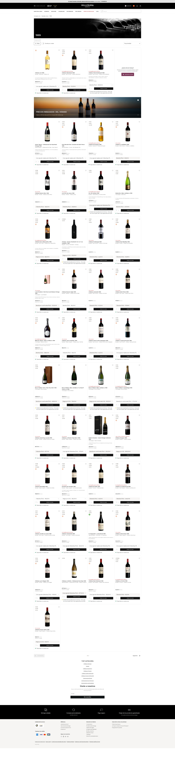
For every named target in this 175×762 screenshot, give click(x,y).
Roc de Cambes (102, 194)
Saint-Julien (41, 243)
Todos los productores (40, 741)
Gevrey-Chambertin (70, 244)
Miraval (87, 666)
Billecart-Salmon (44, 341)
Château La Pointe (127, 582)
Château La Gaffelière (130, 145)
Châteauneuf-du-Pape (46, 147)
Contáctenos (89, 724)
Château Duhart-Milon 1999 (42, 193)
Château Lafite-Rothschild (87, 673)
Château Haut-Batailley (128, 243)
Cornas (70, 147)
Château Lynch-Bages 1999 (42, 581)
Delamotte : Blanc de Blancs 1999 (123, 193)
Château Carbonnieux (131, 535)
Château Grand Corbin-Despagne (105, 341)
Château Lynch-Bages (47, 582)
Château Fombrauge (103, 243)
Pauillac (40, 194)
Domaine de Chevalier (77, 487)
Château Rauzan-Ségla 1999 (69, 292)
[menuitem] (38, 11)
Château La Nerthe (82, 582)
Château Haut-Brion (77, 439)
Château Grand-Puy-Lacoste (48, 439)
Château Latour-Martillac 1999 (69, 340)
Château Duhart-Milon (47, 194)
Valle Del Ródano (38, 147)
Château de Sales (100, 487)
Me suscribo (87, 697)
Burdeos (36, 74)
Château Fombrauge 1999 (95, 241)
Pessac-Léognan (69, 341)
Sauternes (41, 74)
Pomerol (94, 487)
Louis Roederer (44, 294)
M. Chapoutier (104, 535)
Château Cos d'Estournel (130, 487)
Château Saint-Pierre (129, 293)
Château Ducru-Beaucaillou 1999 (43, 241)
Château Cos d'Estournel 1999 (122, 486)
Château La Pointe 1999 (121, 581)
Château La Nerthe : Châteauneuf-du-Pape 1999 (74, 581)
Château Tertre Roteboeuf (104, 74)
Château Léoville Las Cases (50, 535)
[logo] (88, 6)
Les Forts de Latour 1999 (68, 193)
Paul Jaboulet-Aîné (76, 147)
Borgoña (63, 244)
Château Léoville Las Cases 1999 (43, 533)
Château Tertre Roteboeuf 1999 (96, 72)
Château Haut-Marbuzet (104, 582)
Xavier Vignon (55, 147)
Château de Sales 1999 (94, 486)
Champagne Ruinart (87, 678)
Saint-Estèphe (122, 487)
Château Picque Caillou (50, 631)
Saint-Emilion (68, 74)
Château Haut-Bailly (50, 487)
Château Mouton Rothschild (87, 675)
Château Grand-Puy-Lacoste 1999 (43, 438)
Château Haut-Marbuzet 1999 (96, 581)
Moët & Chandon (97, 440)
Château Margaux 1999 (121, 438)
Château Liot (46, 74)
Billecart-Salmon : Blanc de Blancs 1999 (45, 340)
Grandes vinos (45, 16)
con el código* (84, 1)
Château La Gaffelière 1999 (122, 144)
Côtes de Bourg (96, 194)
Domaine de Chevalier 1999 (69, 486)
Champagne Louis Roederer (87, 683)
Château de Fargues (101, 145)
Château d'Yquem (87, 671)
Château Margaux (127, 439)
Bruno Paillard (44, 389)
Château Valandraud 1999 (68, 72)
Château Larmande (103, 293)
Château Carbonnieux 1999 (122, 533)
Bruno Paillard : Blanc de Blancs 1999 (98, 387)
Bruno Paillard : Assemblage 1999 (123, 387)
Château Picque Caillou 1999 (42, 629)
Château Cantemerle (75, 535)
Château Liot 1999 (39, 72)
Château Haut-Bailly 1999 (41, 486)
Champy (76, 244)
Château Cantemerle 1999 (68, 533)
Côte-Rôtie (98, 535)
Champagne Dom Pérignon (87, 680)
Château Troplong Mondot (131, 341)
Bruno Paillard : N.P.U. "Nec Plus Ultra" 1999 (45, 387)
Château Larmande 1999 (95, 292)
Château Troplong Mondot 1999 (123, 340)
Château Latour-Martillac (78, 341)
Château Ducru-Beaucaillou (50, 243)
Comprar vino (37, 16)
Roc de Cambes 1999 (94, 193)
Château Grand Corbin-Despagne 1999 (98, 340)
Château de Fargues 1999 (95, 144)
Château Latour (73, 194)
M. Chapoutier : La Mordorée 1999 (97, 533)
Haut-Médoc (68, 535)
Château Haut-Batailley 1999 (122, 241)
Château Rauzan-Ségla (74, 293)
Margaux (67, 293)
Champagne (118, 194)
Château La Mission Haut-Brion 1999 (71, 438)
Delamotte (123, 194)
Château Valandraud (76, 74)
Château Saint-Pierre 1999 (122, 292)
